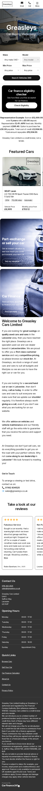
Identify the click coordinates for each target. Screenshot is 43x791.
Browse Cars (7, 661)
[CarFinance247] (11, 786)
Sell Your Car (7, 667)
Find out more (11, 312)
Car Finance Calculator (11, 673)
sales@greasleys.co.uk (11, 588)
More (6, 558)
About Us (5, 679)
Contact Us (6, 685)
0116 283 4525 (7, 586)
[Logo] (7, 4)
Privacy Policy (7, 690)
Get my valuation (12, 261)
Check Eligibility (21, 105)
